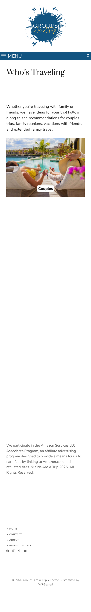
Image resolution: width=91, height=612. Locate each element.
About (14, 540)
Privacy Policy (20, 545)
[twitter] (19, 551)
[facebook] (7, 551)
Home (13, 528)
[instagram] (13, 551)
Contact (15, 534)
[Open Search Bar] (88, 56)
